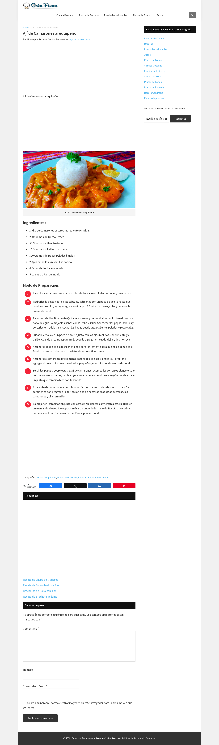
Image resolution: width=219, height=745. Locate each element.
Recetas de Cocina (98, 477)
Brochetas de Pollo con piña (39, 591)
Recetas (82, 477)
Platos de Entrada (67, 477)
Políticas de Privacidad (133, 738)
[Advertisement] (79, 69)
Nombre (29, 669)
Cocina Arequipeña (46, 477)
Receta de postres (154, 98)
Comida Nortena (153, 76)
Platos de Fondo (153, 60)
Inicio (25, 27)
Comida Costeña (153, 65)
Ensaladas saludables (155, 49)
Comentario (31, 628)
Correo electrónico (35, 686)
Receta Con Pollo (153, 92)
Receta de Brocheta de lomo (40, 596)
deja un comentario (79, 39)
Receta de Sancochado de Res (41, 585)
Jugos (147, 54)
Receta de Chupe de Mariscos (40, 579)
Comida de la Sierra (154, 71)
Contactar (151, 738)
